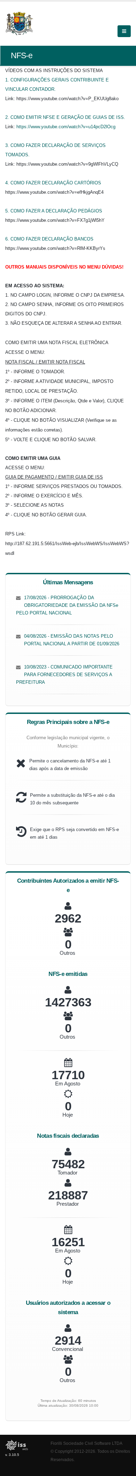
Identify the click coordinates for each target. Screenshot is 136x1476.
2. (7, 117)
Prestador (67, 1203)
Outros (67, 952)
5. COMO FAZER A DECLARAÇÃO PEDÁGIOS (53, 210)
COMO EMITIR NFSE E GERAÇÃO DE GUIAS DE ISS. (67, 117)
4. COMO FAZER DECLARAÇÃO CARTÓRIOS (53, 182)
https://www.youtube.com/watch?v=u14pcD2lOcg (65, 126)
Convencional (67, 1349)
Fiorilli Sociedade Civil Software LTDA (86, 1443)
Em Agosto (67, 1083)
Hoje (67, 1114)
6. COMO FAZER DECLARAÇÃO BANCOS (49, 239)
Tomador (67, 1172)
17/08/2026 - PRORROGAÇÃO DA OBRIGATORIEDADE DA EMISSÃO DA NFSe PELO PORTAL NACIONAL (67, 605)
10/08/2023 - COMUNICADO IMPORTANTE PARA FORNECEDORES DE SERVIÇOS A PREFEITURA (64, 674)
